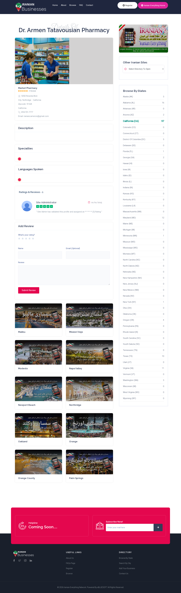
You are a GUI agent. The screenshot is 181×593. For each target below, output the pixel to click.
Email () (73, 248)
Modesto (23, 368)
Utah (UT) (127, 362)
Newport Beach (26, 405)
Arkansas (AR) (129, 108)
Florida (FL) (128, 151)
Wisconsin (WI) (129, 386)
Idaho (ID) (127, 175)
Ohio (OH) (127, 308)
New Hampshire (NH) (132, 278)
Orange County (26, 478)
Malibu (21, 332)
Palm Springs (76, 478)
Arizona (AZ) (128, 115)
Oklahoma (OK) (129, 314)
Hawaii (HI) (127, 163)
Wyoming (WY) (129, 398)
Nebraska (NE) (129, 272)
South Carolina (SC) (131, 338)
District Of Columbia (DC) (134, 139)
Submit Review (29, 290)
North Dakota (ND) (131, 266)
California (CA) (131, 121)
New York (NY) (129, 302)
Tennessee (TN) (130, 350)
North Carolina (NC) (131, 260)
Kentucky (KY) (129, 199)
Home (55, 5)
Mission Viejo (76, 332)
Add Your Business (127, 568)
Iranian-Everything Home (154, 5)
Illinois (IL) (127, 181)
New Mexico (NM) (131, 290)
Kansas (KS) (128, 193)
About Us (70, 558)
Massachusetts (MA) (132, 211)
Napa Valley (75, 368)
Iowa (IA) (127, 169)
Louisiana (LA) (129, 205)
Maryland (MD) (129, 218)
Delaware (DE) (129, 145)
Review (21, 262)
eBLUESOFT (102, 587)
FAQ (81, 5)
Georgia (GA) (128, 157)
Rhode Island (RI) (130, 332)
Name (20, 248)
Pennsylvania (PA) (130, 326)
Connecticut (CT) (130, 133)
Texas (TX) (128, 356)
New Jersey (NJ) (130, 284)
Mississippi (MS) (130, 248)
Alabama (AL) (129, 103)
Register (129, 5)
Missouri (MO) (129, 242)
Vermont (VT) (129, 374)
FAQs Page (70, 563)
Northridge (75, 405)
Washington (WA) (130, 380)
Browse (72, 5)
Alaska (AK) (128, 96)
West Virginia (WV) (131, 392)
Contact (89, 5)
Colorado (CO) (129, 127)
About (63, 5)
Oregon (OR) (128, 320)
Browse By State (126, 558)
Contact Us (123, 573)
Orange (73, 441)
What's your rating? (26, 235)
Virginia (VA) (128, 368)
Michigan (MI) (129, 230)
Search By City (125, 563)
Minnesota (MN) (130, 236)
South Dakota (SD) (131, 344)
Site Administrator (46, 202)
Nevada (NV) (128, 296)
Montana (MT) (129, 254)
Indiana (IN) (128, 187)
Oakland (22, 441)
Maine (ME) (128, 223)
